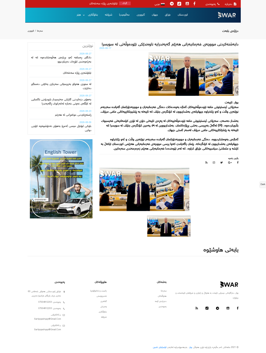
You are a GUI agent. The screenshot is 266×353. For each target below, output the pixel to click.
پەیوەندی (211, 4)
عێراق (168, 15)
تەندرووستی (101, 296)
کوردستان (183, 15)
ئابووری (141, 15)
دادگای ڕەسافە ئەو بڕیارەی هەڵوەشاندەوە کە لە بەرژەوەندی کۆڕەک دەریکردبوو (61, 60)
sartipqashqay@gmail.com (47, 319)
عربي (157, 4)
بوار (190, 347)
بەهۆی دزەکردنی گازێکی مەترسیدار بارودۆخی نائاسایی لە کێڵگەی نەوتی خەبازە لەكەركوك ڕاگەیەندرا (61, 102)
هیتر (79, 15)
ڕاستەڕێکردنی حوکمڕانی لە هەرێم (73, 115)
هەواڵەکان (162, 296)
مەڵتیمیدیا (124, 15)
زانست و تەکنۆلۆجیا (98, 291)
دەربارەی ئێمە (161, 301)
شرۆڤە (108, 15)
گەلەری (103, 301)
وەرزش (103, 306)
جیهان (155, 15)
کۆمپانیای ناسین (159, 347)
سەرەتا (40, 31)
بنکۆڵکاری (93, 15)
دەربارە (229, 4)
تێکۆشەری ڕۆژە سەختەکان (77, 73)
